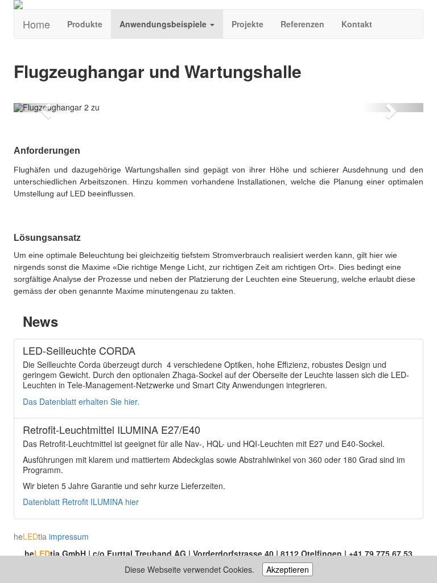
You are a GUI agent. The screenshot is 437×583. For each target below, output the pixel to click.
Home (36, 24)
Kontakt (356, 24)
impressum (69, 536)
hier (130, 401)
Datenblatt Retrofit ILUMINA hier (81, 501)
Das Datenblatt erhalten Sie (73, 401)
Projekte (247, 24)
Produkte (84, 24)
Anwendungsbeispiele (164, 24)
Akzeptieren (287, 569)
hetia (30, 536)
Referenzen (302, 24)
